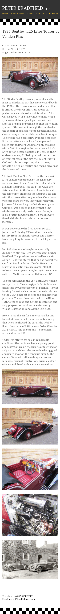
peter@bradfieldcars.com (22, 599)
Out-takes (53, 13)
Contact (40, 13)
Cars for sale (17, 13)
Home (5, 13)
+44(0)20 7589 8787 (23, 596)
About (30, 13)
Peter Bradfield (26, 8)
